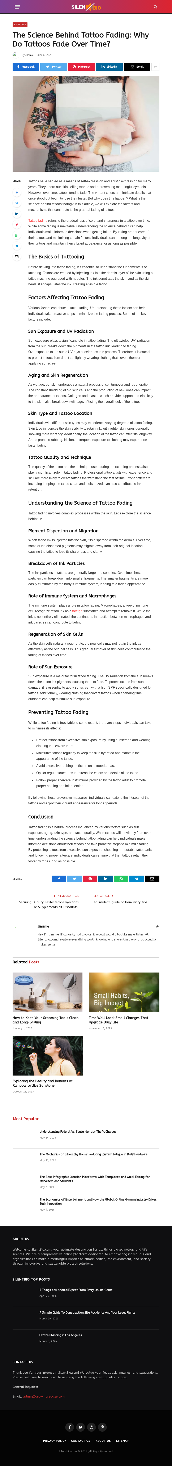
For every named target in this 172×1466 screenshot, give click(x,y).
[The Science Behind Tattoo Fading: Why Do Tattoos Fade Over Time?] (86, 124)
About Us (103, 1440)
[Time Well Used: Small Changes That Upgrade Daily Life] (124, 992)
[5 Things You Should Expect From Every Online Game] (24, 1296)
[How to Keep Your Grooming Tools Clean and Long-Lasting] (48, 992)
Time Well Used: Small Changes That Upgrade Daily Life (118, 1020)
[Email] (17, 256)
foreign (77, 611)
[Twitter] (17, 203)
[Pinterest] (17, 224)
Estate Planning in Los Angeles (60, 1335)
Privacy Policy (54, 1440)
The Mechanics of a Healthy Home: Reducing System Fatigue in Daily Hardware (93, 1154)
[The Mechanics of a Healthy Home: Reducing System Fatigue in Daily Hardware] (24, 1160)
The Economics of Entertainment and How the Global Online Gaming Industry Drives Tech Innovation (98, 1202)
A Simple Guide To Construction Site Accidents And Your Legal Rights (87, 1312)
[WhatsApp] (17, 235)
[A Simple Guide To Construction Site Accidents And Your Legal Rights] (24, 1318)
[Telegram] (17, 246)
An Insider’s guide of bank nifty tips (120, 902)
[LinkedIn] (17, 214)
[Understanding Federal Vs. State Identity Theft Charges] (24, 1137)
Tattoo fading (37, 220)
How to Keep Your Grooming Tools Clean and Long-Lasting (45, 1020)
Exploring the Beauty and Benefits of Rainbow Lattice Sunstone (43, 1083)
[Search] (155, 7)
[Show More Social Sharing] (155, 67)
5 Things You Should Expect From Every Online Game (76, 1290)
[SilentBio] (86, 7)
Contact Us (80, 1440)
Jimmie (29, 55)
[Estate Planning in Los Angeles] (24, 1341)
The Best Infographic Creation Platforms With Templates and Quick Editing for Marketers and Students (95, 1179)
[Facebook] (17, 192)
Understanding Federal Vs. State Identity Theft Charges (78, 1132)
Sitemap (122, 1440)
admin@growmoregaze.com (44, 1396)
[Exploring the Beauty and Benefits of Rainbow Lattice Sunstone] (48, 1056)
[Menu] (17, 7)
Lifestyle (20, 24)
